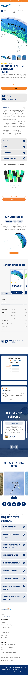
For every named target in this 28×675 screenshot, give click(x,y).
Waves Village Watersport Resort (9, 652)
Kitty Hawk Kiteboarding (7, 649)
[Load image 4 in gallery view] (19, 57)
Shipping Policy (5, 632)
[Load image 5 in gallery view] (24, 57)
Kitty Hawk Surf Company (7, 647)
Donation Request (5, 627)
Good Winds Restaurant (7, 655)
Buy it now (14, 88)
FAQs (2, 630)
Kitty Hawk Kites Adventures (8, 644)
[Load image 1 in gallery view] (3, 57)
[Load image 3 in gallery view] (14, 57)
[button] (23, 5)
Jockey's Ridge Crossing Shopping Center (11, 657)
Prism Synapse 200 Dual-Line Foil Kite (16, 285)
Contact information (7, 672)
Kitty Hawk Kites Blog (6, 624)
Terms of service (6, 671)
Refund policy (6, 669)
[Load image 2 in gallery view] (9, 57)
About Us (3, 622)
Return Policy (4, 635)
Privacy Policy (4, 637)
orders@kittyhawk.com (6, 616)
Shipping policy (17, 671)
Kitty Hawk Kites (10, 667)
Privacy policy (15, 669)
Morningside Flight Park (7, 660)
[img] (5, 388)
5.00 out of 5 (17, 360)
